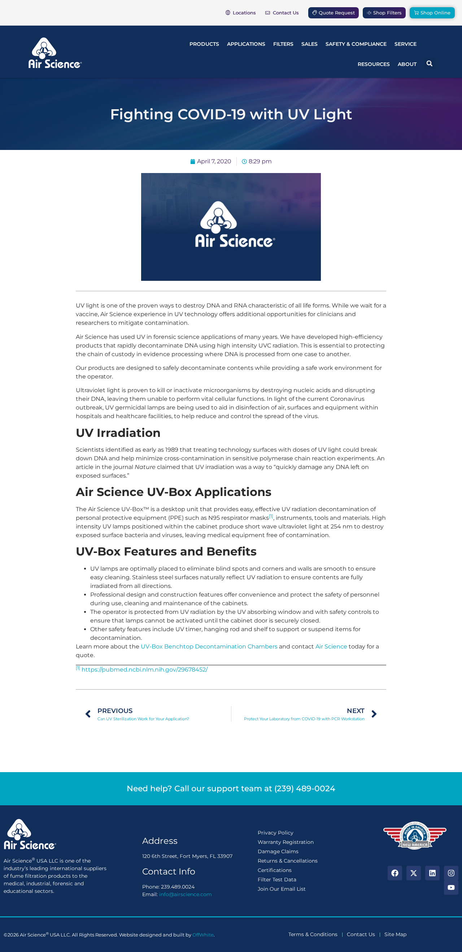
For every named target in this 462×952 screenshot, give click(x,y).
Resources (374, 64)
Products (204, 44)
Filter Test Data (277, 879)
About (407, 64)
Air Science (331, 646)
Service (406, 44)
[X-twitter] (413, 873)
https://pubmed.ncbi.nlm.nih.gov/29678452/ (145, 669)
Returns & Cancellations (288, 861)
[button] (429, 63)
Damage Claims (278, 851)
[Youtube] (451, 887)
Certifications (275, 870)
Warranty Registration (286, 842)
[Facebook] (395, 873)
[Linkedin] (432, 873)
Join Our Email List (282, 889)
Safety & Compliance (356, 44)
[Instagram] (451, 873)
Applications (246, 44)
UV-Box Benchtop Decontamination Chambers (209, 646)
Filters (283, 44)
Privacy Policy (275, 832)
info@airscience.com (185, 894)
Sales (309, 44)
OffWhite (203, 935)
